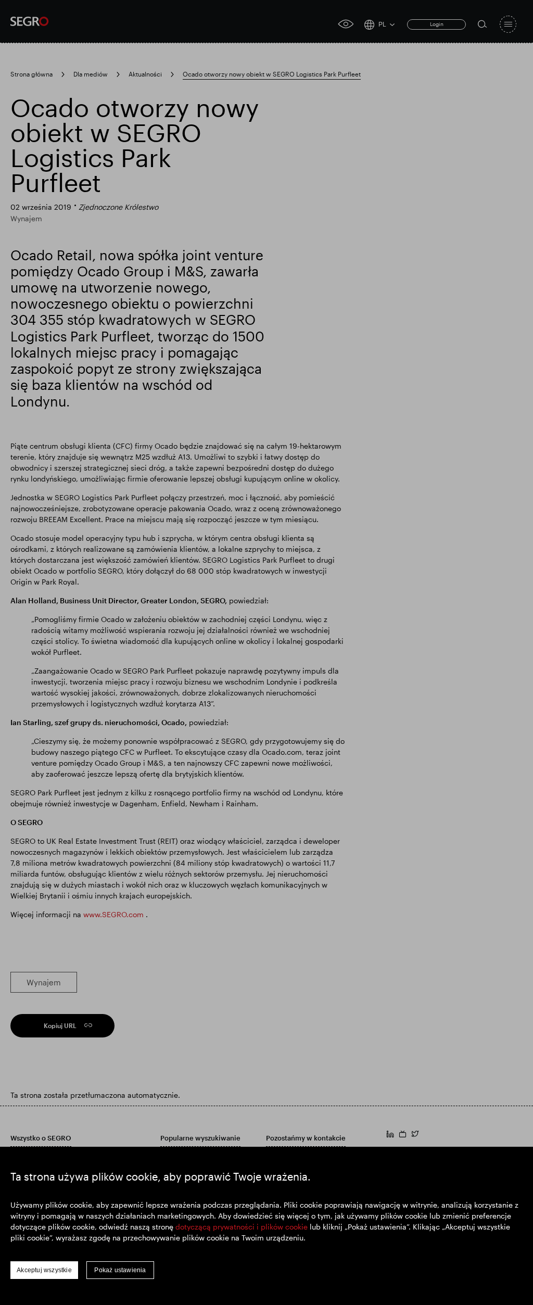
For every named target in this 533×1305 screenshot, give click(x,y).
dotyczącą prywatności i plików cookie (241, 1226)
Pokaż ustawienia (120, 1270)
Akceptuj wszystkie (44, 1270)
